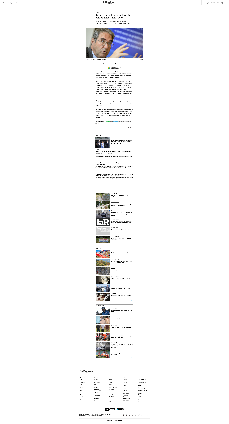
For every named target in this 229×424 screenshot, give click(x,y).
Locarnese (82, 382)
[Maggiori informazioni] (120, 68)
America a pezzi (83, 399)
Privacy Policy (83, 415)
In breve (139, 398)
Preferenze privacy (98, 415)
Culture (96, 398)
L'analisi (110, 398)
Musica (110, 385)
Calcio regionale (97, 382)
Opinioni (111, 394)
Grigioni (81, 387)
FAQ (99, 414)
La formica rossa (112, 399)
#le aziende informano (142, 390)
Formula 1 (96, 387)
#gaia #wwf (140, 387)
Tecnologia (125, 387)
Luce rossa (96, 394)
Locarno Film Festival (113, 387)
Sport (95, 377)
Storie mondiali (97, 390)
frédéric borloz (103, 127)
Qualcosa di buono (142, 382)
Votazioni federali (83, 392)
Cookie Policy (90, 415)
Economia (111, 392)
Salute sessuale (126, 400)
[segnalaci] (208, 2)
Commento (111, 396)
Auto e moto (126, 393)
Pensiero (111, 381)
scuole (108, 127)
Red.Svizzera (116, 63)
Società (110, 384)
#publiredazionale (141, 388)
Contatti (96, 414)
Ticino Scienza (141, 377)
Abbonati (213, 2)
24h (138, 394)
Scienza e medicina (142, 379)
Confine (81, 396)
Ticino (81, 379)
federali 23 (97, 127)
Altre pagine (141, 393)
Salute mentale (126, 398)
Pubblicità (102, 414)
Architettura (125, 392)
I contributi (111, 401)
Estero (81, 394)
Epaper (218, 2)
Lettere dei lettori (126, 377)
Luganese (82, 384)
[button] (124, 415)
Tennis (95, 385)
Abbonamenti (81, 414)
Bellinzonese (83, 381)
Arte (95, 400)
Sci (95, 384)
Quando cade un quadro (128, 396)
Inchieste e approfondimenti (126, 384)
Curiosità (125, 390)
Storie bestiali (126, 388)
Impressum (92, 414)
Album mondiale (97, 395)
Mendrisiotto (82, 385)
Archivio (139, 396)
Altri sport (96, 389)
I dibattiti (125, 379)
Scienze (110, 382)
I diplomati (125, 395)
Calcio (95, 381)
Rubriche (125, 382)
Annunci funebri (108, 414)
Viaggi (124, 385)
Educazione (140, 381)
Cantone (82, 377)
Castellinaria (111, 389)
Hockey (96, 379)
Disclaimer (87, 414)
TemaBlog (140, 385)
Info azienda (140, 399)
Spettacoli (111, 377)
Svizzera (82, 390)
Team (139, 401)
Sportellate (96, 392)
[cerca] (204, 2)
